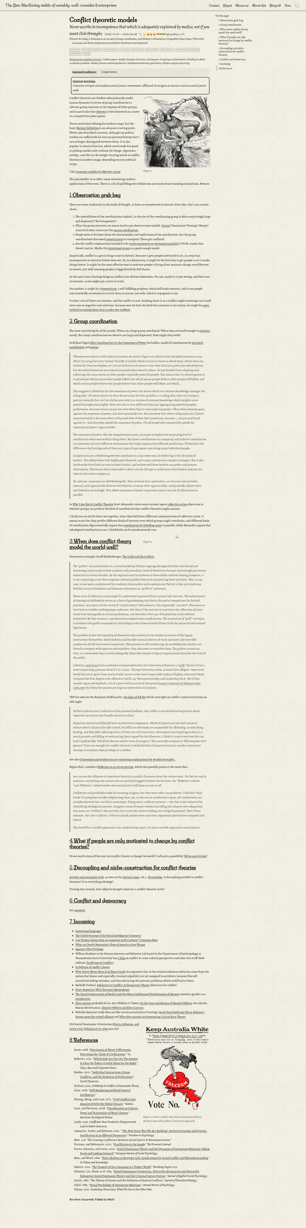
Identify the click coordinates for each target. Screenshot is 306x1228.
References (225, 68)
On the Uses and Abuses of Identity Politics (166, 1003)
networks (75, 53)
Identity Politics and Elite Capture (122, 1008)
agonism (79, 910)
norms (94, 347)
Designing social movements (173, 59)
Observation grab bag (231, 20)
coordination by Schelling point (142, 525)
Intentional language (88, 931)
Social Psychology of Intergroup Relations (115, 1185)
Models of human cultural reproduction (108, 63)
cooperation (110, 49)
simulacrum (82, 999)
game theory (166, 49)
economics (137, 49)
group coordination (126, 230)
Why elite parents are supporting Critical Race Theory (152, 1017)
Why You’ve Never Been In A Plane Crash (100, 972)
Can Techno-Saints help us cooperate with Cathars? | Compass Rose (116, 940)
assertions (91, 665)
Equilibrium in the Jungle (129, 1144)
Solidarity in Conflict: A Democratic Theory (123, 985)
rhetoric (101, 112)
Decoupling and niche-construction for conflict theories (231, 51)
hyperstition (109, 289)
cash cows (79, 688)
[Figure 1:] (177, 132)
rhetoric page (131, 877)
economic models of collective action (98, 172)
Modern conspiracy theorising (176, 63)
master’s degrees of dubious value (179, 683)
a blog (121, 958)
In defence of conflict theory (92, 967)
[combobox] (297, 5)
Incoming (224, 64)
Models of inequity (127, 59)
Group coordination (230, 25)
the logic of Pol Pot (135, 697)
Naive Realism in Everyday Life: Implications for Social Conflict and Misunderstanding (155, 1158)
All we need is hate (195, 856)
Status (166, 226)
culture (124, 49)
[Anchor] (98, 71)
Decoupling (155, 877)
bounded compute (91, 49)
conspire (204, 331)
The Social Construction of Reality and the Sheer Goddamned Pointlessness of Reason (127, 994)
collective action (177, 504)
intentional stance (119, 248)
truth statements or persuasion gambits (153, 244)
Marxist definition (87, 128)
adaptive (74, 49)
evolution (151, 49)
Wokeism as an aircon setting (115, 767)
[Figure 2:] (177, 537)
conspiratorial (114, 239)
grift (182, 665)
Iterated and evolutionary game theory (144, 63)
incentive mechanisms (187, 49)
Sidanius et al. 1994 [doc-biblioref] (95, 1029)
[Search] (297, 5)
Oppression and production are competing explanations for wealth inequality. (127, 759)
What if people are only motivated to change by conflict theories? (235, 40)
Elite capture (83, 1003)
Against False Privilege (89, 949)
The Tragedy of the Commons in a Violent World (122, 1167)
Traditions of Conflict (99, 963)
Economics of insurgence (148, 59)
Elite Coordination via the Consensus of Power (118, 343)
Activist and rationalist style (86, 877)
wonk (87, 53)
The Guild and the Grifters (138, 557)
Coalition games (110, 59)
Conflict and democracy (232, 59)
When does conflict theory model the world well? (233, 31)
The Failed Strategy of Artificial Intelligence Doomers (108, 936)
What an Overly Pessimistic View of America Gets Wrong (110, 945)
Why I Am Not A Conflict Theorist (93, 504)
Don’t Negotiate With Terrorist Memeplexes (102, 990)
